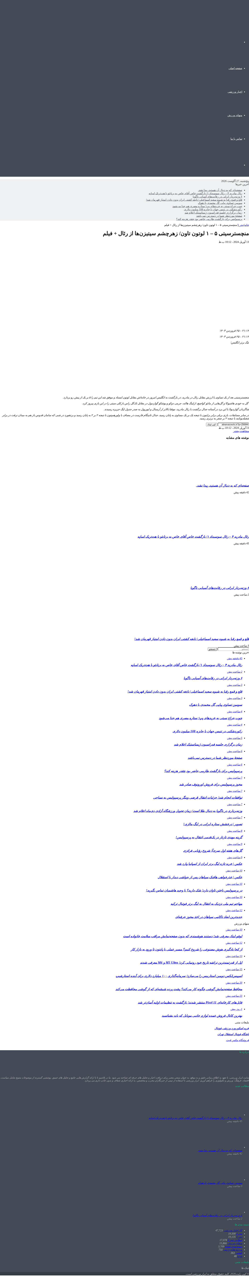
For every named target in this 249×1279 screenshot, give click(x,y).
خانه (246, 225)
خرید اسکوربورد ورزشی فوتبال (231, 1028)
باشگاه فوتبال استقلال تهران (233, 1034)
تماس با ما (236, 138)
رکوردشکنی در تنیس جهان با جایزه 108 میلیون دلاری (213, 209)
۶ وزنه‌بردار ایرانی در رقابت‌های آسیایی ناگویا (217, 196)
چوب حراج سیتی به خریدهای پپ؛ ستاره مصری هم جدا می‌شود (207, 206)
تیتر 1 (241, 225)
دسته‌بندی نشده (233, 1246)
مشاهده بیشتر (241, 431)
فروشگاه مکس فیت (237, 1040)
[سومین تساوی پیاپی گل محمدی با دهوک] (223, 1179)
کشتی (238, 1252)
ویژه (239, 1256)
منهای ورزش (234, 115)
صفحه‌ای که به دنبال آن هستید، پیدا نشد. (220, 190)
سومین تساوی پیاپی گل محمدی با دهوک (220, 203)
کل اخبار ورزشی (233, 1230)
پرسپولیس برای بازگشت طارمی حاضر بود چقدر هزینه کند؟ (209, 219)
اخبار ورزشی (235, 91)
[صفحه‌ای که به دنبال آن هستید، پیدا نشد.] (216, 479)
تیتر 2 (239, 1233)
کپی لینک (211, 424)
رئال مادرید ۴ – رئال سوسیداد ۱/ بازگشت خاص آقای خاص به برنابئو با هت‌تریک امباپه (195, 193)
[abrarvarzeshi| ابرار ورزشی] (228, 15)
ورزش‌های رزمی (232, 1249)
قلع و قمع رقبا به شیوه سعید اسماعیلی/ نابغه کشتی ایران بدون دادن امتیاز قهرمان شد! (194, 199)
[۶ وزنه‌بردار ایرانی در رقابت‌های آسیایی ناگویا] (216, 581)
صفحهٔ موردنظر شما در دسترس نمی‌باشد (219, 215)
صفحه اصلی (235, 68)
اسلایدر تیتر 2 (235, 1240)
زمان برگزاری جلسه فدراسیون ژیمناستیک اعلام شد (213, 212)
